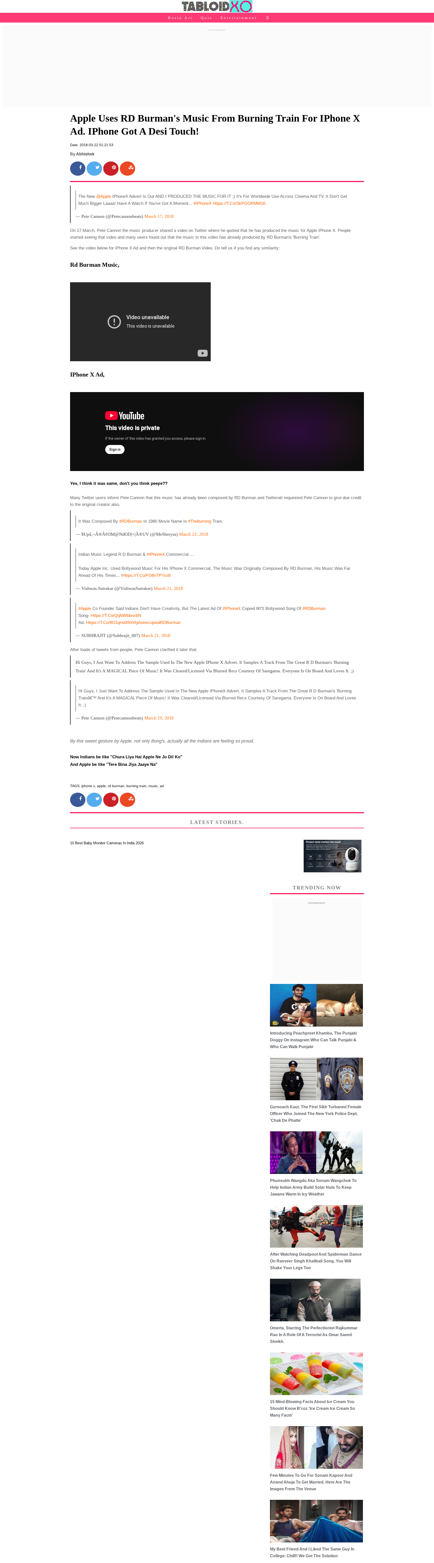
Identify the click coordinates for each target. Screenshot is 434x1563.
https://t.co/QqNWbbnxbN (116, 615)
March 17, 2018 (159, 216)
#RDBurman (130, 521)
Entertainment (239, 18)
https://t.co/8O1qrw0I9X (109, 622)
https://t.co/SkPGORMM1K (239, 203)
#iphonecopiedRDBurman (157, 622)
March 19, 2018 (159, 717)
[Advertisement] (217, 68)
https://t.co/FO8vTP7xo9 (146, 575)
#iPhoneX (202, 203)
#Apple (84, 608)
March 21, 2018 (193, 534)
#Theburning (199, 521)
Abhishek (85, 154)
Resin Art (180, 18)
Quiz (207, 18)
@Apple (103, 196)
